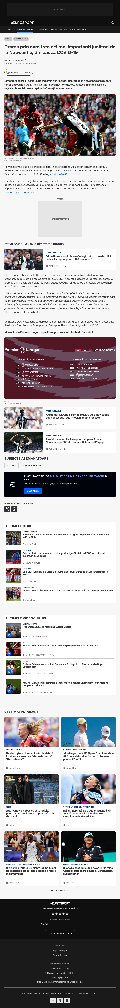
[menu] (113, 22)
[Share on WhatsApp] (14, 509)
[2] (56, 914)
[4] (63, 914)
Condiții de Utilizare (60, 969)
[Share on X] (7, 509)
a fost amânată (58, 174)
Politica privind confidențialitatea (60, 973)
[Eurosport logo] (22, 22)
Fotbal (8, 39)
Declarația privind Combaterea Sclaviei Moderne (60, 982)
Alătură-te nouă (60, 955)
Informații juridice (60, 977)
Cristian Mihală (17, 60)
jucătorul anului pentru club (20, 192)
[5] (67, 914)
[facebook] (53, 1000)
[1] (53, 914)
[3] (60, 914)
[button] (6, 23)
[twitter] (60, 1000)
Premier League (21, 39)
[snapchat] (67, 1000)
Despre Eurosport (60, 950)
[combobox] (60, 924)
